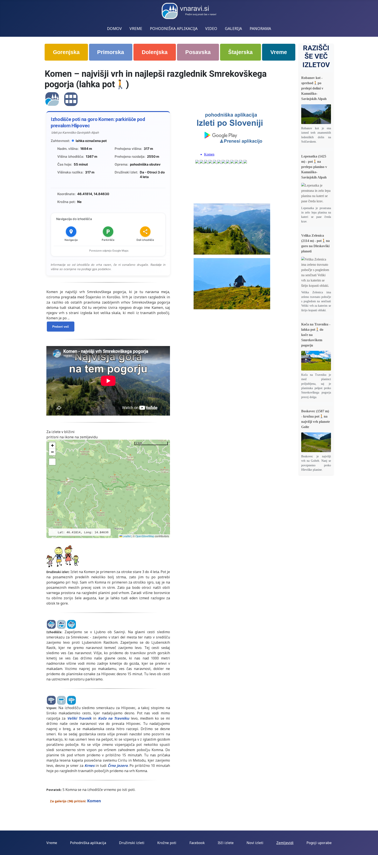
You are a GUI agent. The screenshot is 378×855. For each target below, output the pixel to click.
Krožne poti (166, 842)
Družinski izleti (131, 842)
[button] (52, 445)
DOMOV (114, 28)
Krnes (89, 765)
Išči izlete (226, 842)
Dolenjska (155, 52)
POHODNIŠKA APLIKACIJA (174, 28)
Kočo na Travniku (113, 718)
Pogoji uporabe (319, 842)
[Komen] (52, 99)
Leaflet (126, 536)
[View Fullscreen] (52, 461)
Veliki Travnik (79, 718)
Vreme (278, 52)
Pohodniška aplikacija (88, 842)
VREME (136, 28)
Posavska (198, 52)
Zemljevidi (285, 842)
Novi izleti (255, 842)
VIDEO (211, 28)
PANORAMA (260, 28)
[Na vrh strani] (372, 850)
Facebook (197, 842)
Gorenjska (66, 52)
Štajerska (240, 52)
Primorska (110, 52)
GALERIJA (233, 28)
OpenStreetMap (144, 536)
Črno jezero (118, 765)
